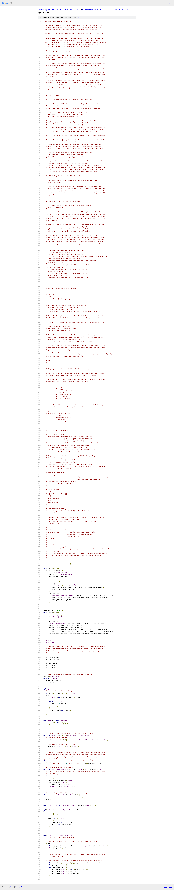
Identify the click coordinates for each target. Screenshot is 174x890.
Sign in (170, 3)
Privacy (17, 887)
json (170, 887)
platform (50, 10)
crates (72, 10)
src (128, 10)
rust (66, 10)
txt (165, 887)
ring (79, 10)
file (79, 17)
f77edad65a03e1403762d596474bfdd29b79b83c (102, 10)
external (59, 10)
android (41, 10)
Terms (23, 887)
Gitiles (12, 887)
